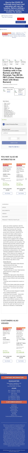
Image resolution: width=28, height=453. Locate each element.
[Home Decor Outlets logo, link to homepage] (7, 16)
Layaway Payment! (20, 22)
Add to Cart (14, 143)
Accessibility (14, 412)
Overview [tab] (5, 204)
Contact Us (14, 405)
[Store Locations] (21, 15)
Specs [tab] (4, 207)
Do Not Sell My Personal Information (14, 416)
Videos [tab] (4, 213)
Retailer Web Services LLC (11, 450)
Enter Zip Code (10, 130)
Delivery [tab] (5, 217)
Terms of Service (14, 410)
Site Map (14, 413)
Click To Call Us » (14, 147)
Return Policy (14, 415)
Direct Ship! (20, 19)
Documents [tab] (6, 210)
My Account (14, 406)
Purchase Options (14, 407)
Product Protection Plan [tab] (10, 220)
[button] (26, 26)
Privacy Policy (14, 409)
